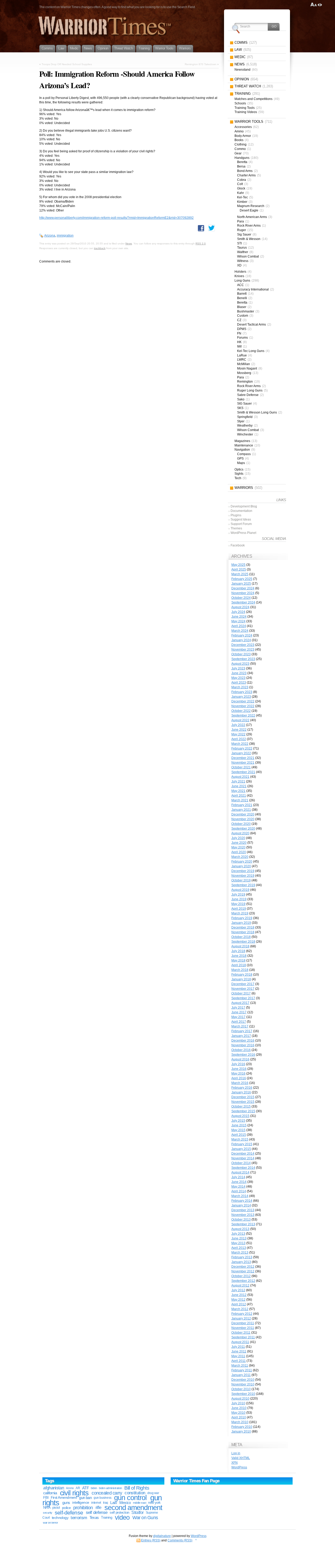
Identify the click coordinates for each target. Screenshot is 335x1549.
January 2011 (241, 1375)
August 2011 (240, 1342)
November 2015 (242, 1102)
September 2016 (243, 1054)
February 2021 (241, 805)
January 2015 (241, 1149)
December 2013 (242, 1210)
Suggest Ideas (241, 519)
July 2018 (238, 951)
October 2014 (241, 1163)
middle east (139, 1502)
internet (96, 1503)
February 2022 (241, 748)
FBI (45, 1498)
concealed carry (107, 1493)
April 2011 (238, 1361)
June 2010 (239, 1408)
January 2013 (241, 1262)
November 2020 (242, 819)
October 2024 (241, 598)
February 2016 (241, 1087)
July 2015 (238, 1120)
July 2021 (238, 781)
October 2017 (241, 993)
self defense (97, 1512)
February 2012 (241, 1314)
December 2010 (242, 1380)
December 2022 (242, 701)
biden (94, 1488)
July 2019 (238, 894)
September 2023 (243, 659)
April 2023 (238, 682)
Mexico (125, 1502)
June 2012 (239, 1295)
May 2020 (238, 847)
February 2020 (241, 861)
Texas (94, 1517)
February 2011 (241, 1370)
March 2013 (239, 1252)
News (128, 243)
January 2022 (241, 753)
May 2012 (238, 1299)
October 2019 (241, 880)
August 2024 (240, 607)
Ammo (70, 1488)
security (47, 1512)
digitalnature (162, 1536)
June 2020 (239, 843)
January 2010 (241, 1431)
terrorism (79, 1517)
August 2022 (240, 720)
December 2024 (242, 588)
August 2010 (240, 1398)
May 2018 (238, 960)
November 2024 (242, 593)
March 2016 (239, 1083)
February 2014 (241, 1201)
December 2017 (242, 984)
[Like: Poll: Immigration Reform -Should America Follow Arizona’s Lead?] (201, 228)
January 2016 (241, 1092)
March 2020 (239, 857)
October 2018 (241, 937)
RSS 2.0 (201, 243)
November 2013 (242, 1215)
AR (78, 1488)
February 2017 (241, 1031)
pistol (56, 1507)
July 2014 (238, 1177)
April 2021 (238, 795)
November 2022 (242, 706)
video (122, 1517)
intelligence (80, 1503)
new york (154, 1503)
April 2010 (238, 1417)
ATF (85, 1488)
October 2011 (240, 1332)
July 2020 (238, 838)
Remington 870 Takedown (200, 64)
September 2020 (243, 828)
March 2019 (239, 913)
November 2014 (242, 1158)
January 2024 (241, 640)
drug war (153, 1493)
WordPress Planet (243, 533)
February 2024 (241, 635)
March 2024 (239, 631)
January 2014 (241, 1205)
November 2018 (242, 932)
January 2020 (241, 866)
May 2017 (238, 1017)
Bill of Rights (136, 1488)
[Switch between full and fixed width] (320, 5)
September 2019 (243, 885)
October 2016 (241, 1050)
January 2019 (241, 923)
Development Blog (244, 506)
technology (60, 1518)
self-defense (69, 1512)
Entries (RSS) (150, 1540)
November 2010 (242, 1384)
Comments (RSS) (180, 1540)
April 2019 (238, 908)
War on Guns (145, 1517)
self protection (119, 1512)
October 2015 (241, 1106)
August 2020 (240, 833)
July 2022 (238, 725)
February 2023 (241, 692)
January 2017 (241, 1036)
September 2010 (243, 1394)
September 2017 (243, 998)
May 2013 (238, 1243)
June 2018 (239, 956)
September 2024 (243, 602)
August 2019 (240, 890)
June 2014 (239, 1182)
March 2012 (239, 1309)
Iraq (105, 1503)
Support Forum (241, 524)
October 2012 (241, 1276)
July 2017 (238, 1007)
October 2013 (241, 1219)
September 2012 (243, 1281)
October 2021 (241, 767)
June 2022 (239, 729)
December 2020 (242, 814)
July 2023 (238, 668)
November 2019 (242, 875)
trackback (99, 248)
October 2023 (241, 654)
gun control (130, 1498)
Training (106, 1517)
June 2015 (239, 1125)
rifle (99, 1507)
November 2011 (242, 1328)
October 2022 (241, 711)
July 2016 (238, 1064)
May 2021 (238, 791)
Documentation (241, 511)
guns (66, 1502)
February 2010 (241, 1427)
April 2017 (238, 1022)
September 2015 (243, 1111)
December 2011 (242, 1323)
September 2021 (243, 772)
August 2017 (240, 1003)
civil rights (74, 1493)
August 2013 (240, 1229)
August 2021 (240, 777)
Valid (240, 1458)
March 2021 (239, 800)
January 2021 (241, 810)
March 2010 (239, 1422)
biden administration (110, 1488)
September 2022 (243, 715)
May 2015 (238, 1130)
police (66, 1508)
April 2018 (238, 965)
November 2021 (242, 762)
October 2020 (241, 824)
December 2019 (242, 871)
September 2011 (243, 1337)
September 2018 (243, 941)
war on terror (50, 1522)
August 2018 (240, 946)
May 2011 (238, 1356)
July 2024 (238, 612)
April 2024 (238, 626)
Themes (236, 528)
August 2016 (240, 1059)
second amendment (133, 1507)
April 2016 (238, 1078)
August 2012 (240, 1285)
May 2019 (238, 904)
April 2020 (238, 852)
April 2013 (238, 1248)
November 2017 (242, 989)
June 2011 (238, 1351)
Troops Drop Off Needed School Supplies (67, 64)
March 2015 (239, 1139)
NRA (46, 1507)
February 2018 (241, 974)
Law (113, 1502)
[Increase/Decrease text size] (313, 5)
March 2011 (239, 1365)
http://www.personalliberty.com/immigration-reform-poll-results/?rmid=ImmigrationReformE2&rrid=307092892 (116, 218)
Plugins (236, 515)
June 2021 (239, 786)
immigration (65, 235)
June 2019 (239, 899)
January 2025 (241, 583)
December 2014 (242, 1153)
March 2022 (239, 744)
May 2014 (238, 1186)
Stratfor (137, 1512)
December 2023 (242, 645)
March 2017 (239, 1026)
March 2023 (239, 687)
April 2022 (238, 739)
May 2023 (238, 678)
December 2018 (242, 927)
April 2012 (238, 1304)
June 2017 (239, 1012)
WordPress (239, 1467)
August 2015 (240, 1116)
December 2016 (242, 1040)
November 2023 (242, 649)
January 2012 (241, 1318)
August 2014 (240, 1172)
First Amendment (64, 1498)
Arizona (49, 235)
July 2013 (238, 1233)
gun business (102, 1498)
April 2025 (238, 569)
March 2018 (239, 970)
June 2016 (239, 1069)
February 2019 (241, 918)
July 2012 (238, 1290)
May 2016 (238, 1073)
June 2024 (239, 616)
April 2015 (238, 1135)
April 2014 (238, 1191)
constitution (135, 1492)
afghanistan (53, 1487)
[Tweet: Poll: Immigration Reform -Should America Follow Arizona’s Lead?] (211, 228)
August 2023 (240, 664)
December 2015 (242, 1097)
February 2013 (241, 1257)
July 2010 (238, 1403)
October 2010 (241, 1389)
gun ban (85, 1497)
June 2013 (239, 1238)
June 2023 (239, 673)
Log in (235, 1453)
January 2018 (241, 979)
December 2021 (242, 758)
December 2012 (242, 1266)
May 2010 (238, 1412)
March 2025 (239, 574)
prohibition (83, 1507)
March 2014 (239, 1196)
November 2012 (242, 1271)
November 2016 (242, 1045)
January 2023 (241, 696)
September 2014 (243, 1168)
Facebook (238, 545)
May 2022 (238, 734)
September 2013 (243, 1224)
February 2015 (241, 1144)
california (50, 1493)
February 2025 (241, 579)
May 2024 (238, 621)
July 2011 (238, 1347)
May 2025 (238, 565)
